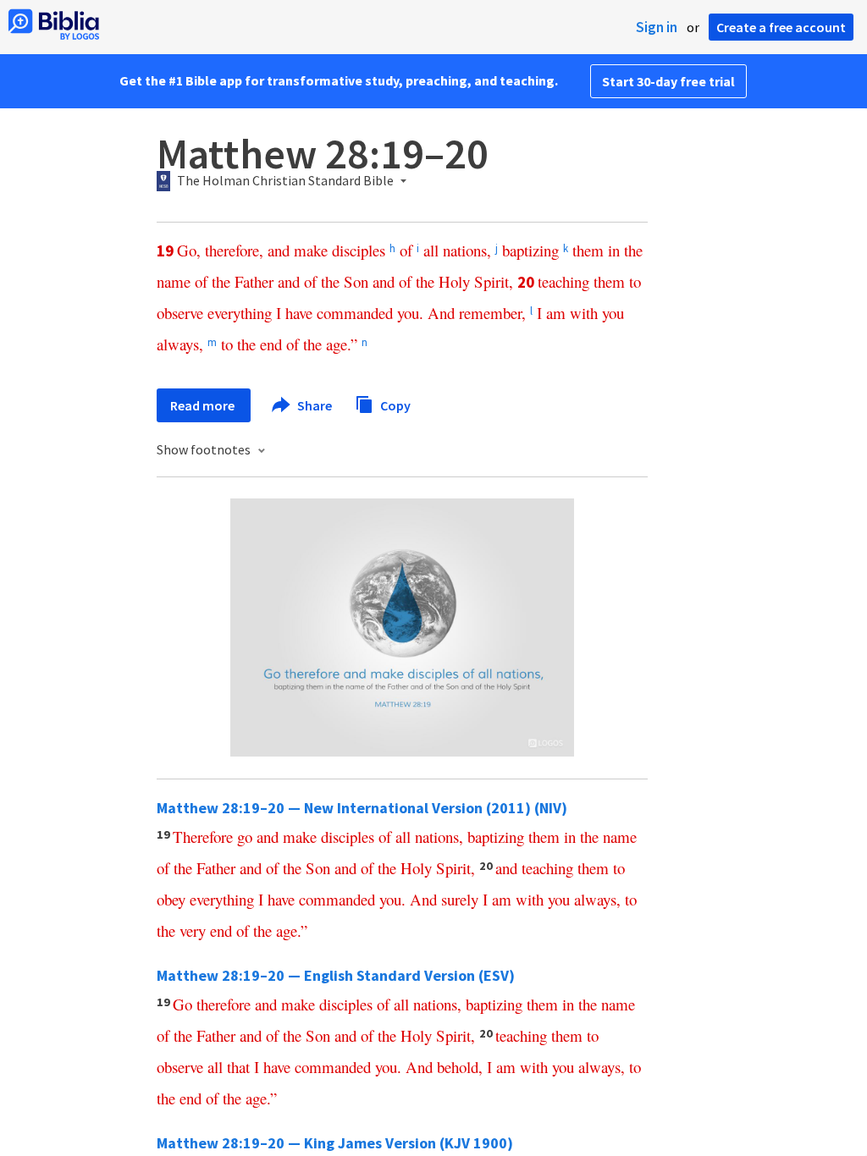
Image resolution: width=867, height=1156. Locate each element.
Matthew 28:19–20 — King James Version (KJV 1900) (335, 1143)
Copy (394, 404)
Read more (203, 405)
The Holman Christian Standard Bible (285, 181)
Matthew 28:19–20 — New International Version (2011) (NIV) (362, 807)
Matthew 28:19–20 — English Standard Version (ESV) (336, 975)
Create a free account (781, 27)
